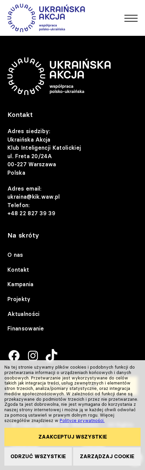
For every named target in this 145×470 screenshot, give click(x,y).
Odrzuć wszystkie (38, 456)
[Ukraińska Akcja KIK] (46, 18)
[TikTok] (51, 356)
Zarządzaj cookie (107, 456)
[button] (131, 18)
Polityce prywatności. (82, 420)
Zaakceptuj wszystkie (72, 437)
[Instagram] (32, 356)
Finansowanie (25, 328)
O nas (15, 254)
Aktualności (23, 314)
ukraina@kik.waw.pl (33, 196)
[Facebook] (14, 356)
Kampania (20, 284)
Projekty (19, 299)
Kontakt (18, 269)
